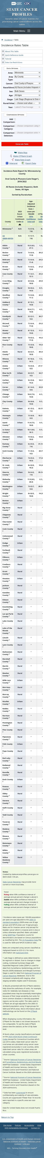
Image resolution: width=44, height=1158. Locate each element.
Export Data (30, 163)
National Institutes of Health (14, 1141)
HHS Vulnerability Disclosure (16, 1128)
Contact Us (35, 1128)
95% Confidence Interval (31, 219)
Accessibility (29, 1125)
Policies (18, 1125)
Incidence (8, 40)
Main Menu (19, 31)
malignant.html (22, 953)
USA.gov (26, 1144)
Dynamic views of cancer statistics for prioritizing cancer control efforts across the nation (22, 22)
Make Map (22, 152)
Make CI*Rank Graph (22, 156)
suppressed (20, 1093)
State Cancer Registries (12, 882)
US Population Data (30, 940)
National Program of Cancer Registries (25, 1059)
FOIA (39, 1125)
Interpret (13, 163)
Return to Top (7, 1117)
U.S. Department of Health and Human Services (21, 1139)
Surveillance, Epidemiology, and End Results (23, 1062)
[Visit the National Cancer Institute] (16, 2)
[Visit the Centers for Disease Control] (27, 2)
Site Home (7, 1125)
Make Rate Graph (22, 159)
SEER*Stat (11, 935)
